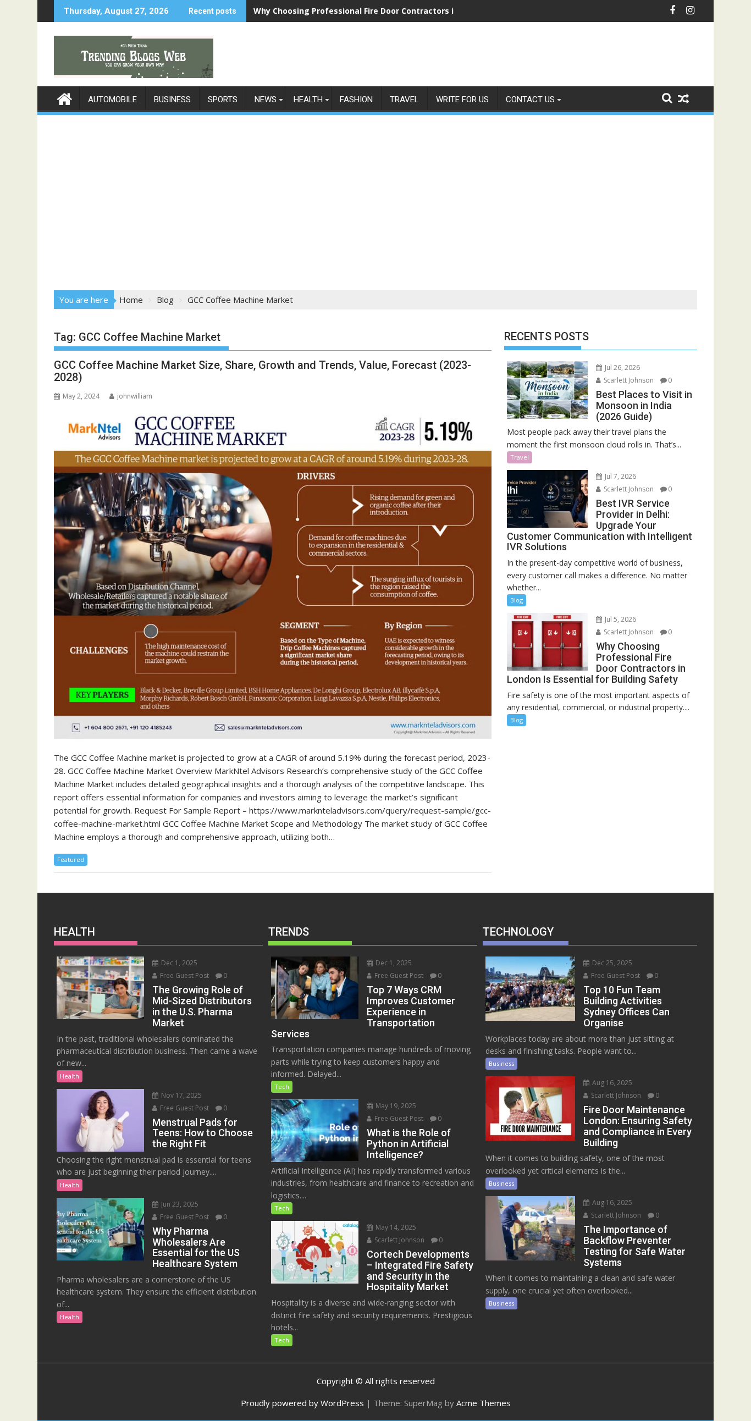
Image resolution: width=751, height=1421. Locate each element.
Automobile (112, 99)
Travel (404, 99)
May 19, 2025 (395, 1105)
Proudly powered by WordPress (302, 1402)
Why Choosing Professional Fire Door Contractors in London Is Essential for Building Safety (433, 10)
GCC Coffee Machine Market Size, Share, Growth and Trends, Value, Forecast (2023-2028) (262, 371)
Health (308, 99)
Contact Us (530, 99)
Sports (223, 99)
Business (172, 99)
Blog (516, 600)
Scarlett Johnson (628, 380)
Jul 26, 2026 (621, 367)
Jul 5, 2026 (619, 619)
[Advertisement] (375, 199)
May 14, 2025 (395, 1227)
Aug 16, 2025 (611, 1082)
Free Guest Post (183, 975)
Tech (281, 1086)
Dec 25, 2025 (611, 962)
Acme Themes (483, 1402)
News (266, 99)
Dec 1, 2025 (178, 962)
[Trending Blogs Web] (64, 98)
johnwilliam (134, 396)
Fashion (356, 99)
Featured (70, 859)
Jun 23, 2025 (178, 1204)
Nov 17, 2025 (180, 1095)
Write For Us (462, 99)
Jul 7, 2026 (619, 476)
